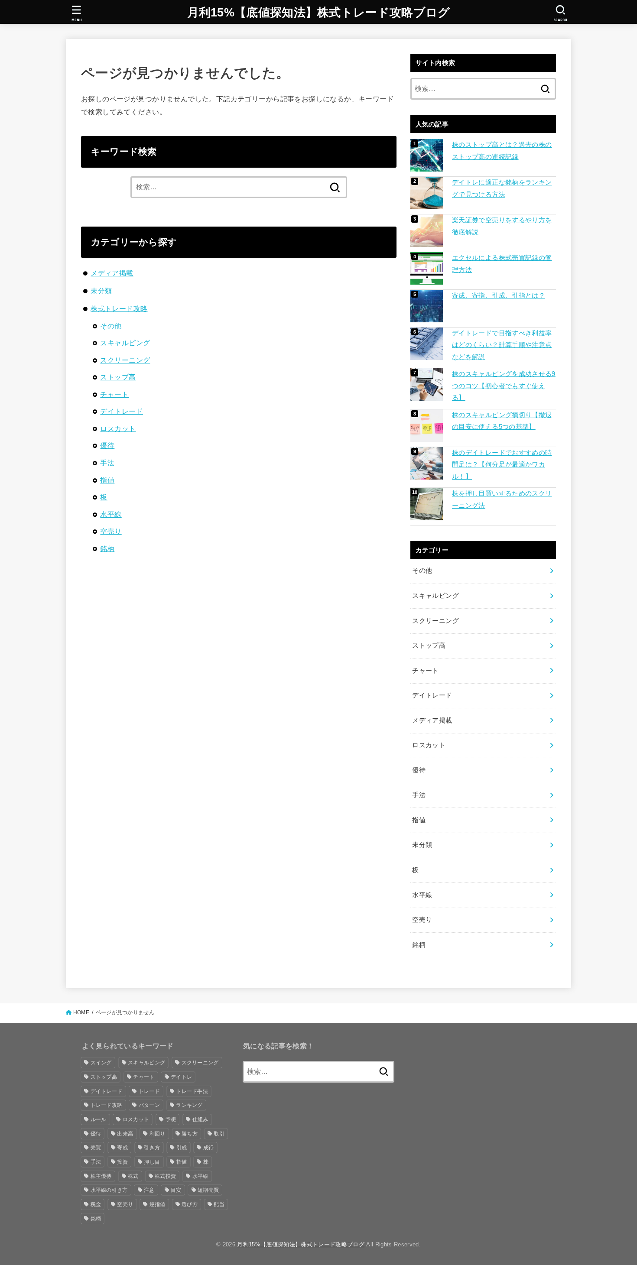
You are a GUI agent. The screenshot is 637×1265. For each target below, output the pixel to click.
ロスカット (118, 428)
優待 (107, 445)
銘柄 (107, 548)
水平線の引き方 (109, 1190)
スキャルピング (125, 343)
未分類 (101, 291)
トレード (149, 1091)
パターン (149, 1105)
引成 (181, 1148)
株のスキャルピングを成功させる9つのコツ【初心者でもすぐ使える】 (504, 385)
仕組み (200, 1119)
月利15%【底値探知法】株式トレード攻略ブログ (318, 12)
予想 (171, 1119)
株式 (133, 1176)
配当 (219, 1204)
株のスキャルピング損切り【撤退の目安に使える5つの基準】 (502, 421)
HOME (81, 1012)
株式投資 (165, 1176)
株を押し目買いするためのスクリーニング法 (502, 499)
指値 (107, 480)
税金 (96, 1204)
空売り (110, 531)
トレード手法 (192, 1091)
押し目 (152, 1162)
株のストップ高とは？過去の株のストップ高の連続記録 (502, 150)
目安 (176, 1190)
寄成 (122, 1148)
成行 (208, 1148)
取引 (219, 1134)
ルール (99, 1119)
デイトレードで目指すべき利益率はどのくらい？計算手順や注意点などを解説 (502, 345)
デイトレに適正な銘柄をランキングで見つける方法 (502, 188)
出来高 (125, 1134)
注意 (149, 1190)
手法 (107, 463)
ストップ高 (118, 377)
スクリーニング (125, 360)
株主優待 (101, 1176)
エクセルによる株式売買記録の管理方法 (502, 263)
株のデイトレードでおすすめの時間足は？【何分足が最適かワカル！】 (502, 464)
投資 (122, 1162)
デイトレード (121, 411)
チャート (114, 394)
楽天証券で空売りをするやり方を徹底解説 (502, 226)
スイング (101, 1063)
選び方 (190, 1204)
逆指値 (158, 1204)
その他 (110, 326)
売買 (96, 1148)
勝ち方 (190, 1134)
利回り (158, 1134)
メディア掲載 (112, 273)
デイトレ (181, 1077)
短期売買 (208, 1190)
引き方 (152, 1148)
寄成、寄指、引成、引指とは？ (498, 295)
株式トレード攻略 (119, 308)
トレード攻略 (107, 1105)
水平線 (110, 514)
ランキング (189, 1105)
